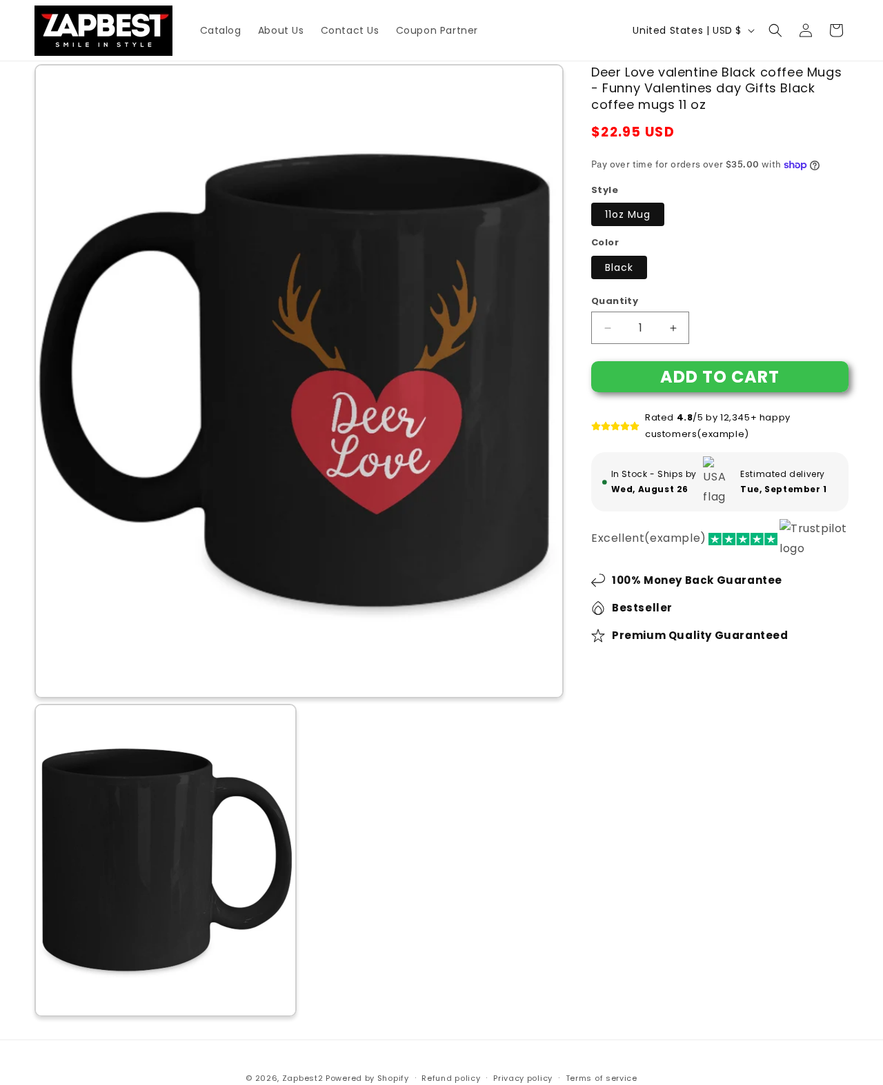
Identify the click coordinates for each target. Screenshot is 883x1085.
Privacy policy (523, 1077)
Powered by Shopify (367, 1078)
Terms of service (601, 1077)
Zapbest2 (303, 1078)
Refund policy (450, 1077)
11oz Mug (628, 215)
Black (619, 267)
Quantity (614, 300)
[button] (775, 30)
